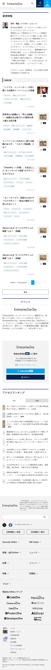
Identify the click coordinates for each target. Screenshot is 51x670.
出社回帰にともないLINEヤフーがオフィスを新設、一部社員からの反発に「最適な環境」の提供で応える (27, 450)
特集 (4, 573)
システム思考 (7, 103)
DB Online (34, 542)
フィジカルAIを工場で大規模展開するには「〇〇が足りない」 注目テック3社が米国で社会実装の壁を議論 (27, 422)
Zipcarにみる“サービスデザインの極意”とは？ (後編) (17, 229)
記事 (4, 562)
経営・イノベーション (19, 95)
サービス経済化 (29, 156)
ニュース (33, 552)
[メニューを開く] (3, 3)
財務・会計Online (10, 552)
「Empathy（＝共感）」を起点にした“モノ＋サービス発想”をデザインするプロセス (18, 170)
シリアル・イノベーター (11, 99)
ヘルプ (12, 628)
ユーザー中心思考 (24, 179)
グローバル (7, 95)
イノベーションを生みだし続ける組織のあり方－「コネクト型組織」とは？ (18, 144)
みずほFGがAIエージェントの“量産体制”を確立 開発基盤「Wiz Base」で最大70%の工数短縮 (27, 466)
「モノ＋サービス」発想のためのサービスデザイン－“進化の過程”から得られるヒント (18, 200)
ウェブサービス (16, 209)
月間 (37, 401)
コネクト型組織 (8, 156)
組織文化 (29, 126)
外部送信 (13, 652)
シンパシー (29, 182)
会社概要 (13, 642)
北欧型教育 (16, 129)
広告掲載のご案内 (38, 532)
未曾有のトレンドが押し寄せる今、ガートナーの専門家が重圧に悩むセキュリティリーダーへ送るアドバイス (27, 442)
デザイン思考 (23, 236)
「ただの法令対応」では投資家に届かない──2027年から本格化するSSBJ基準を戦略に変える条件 (27, 481)
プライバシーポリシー (17, 649)
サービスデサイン (9, 240)
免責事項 (13, 638)
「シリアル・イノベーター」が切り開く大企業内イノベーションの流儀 (18, 89)
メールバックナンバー (27, 365)
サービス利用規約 (16, 645)
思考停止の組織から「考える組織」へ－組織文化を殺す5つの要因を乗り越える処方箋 (18, 117)
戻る (25, 292)
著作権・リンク (15, 632)
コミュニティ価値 (9, 186)
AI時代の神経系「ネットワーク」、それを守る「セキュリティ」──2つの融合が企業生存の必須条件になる (27, 473)
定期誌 (32, 573)
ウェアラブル (7, 216)
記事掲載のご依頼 (13, 532)
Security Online (9, 542)
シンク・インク (26, 129)
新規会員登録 (26, 371)
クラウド (6, 209)
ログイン (27, 377)
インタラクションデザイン (11, 243)
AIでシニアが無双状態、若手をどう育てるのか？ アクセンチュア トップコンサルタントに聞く (27, 458)
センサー (16, 216)
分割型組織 (19, 156)
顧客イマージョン (25, 99)
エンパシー (20, 182)
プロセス (6, 126)
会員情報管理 (14, 635)
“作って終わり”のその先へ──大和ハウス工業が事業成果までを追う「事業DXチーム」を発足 (27, 407)
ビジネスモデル (28, 209)
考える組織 (7, 129)
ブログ (5, 583)
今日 (14, 401)
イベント (33, 562)
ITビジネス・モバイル (25, 152)
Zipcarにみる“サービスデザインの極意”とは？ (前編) (17, 256)
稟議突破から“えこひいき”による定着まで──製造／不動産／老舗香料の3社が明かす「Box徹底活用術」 (27, 432)
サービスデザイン (9, 182)
